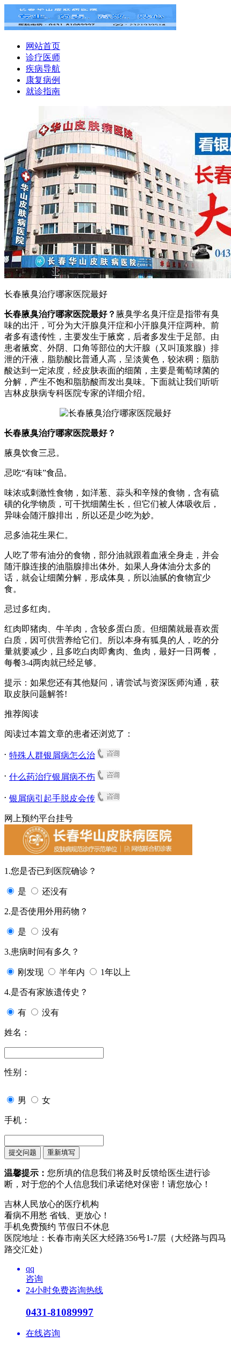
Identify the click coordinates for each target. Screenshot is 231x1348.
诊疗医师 (43, 57)
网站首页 (43, 46)
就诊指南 (43, 91)
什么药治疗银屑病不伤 (52, 776)
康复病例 (43, 79)
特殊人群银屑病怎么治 (52, 755)
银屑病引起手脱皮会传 (52, 798)
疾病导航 (43, 68)
